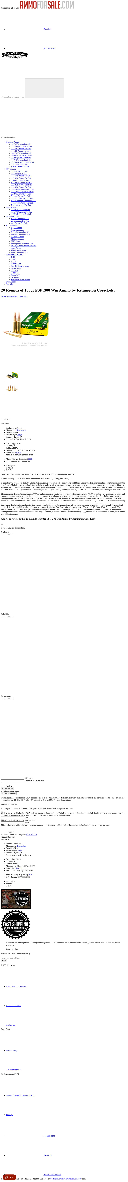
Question (11, 832)
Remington (21, 430)
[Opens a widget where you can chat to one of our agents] (9, 1177)
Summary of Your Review (35, 781)
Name (27, 818)
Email (27, 823)
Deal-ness (5, 532)
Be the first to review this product (14, 296)
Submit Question (8, 837)
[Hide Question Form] (2, 811)
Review (9, 786)
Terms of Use (31, 834)
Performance (6, 696)
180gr (19, 435)
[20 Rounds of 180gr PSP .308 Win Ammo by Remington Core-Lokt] (24, 346)
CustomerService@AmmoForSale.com (65, 1179)
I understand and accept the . (20, 834)
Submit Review (7, 788)
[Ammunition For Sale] (47, 8)
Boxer (18, 452)
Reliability (5, 614)
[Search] (44, 88)
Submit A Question (9, 793)
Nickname (29, 778)
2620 (30, 459)
